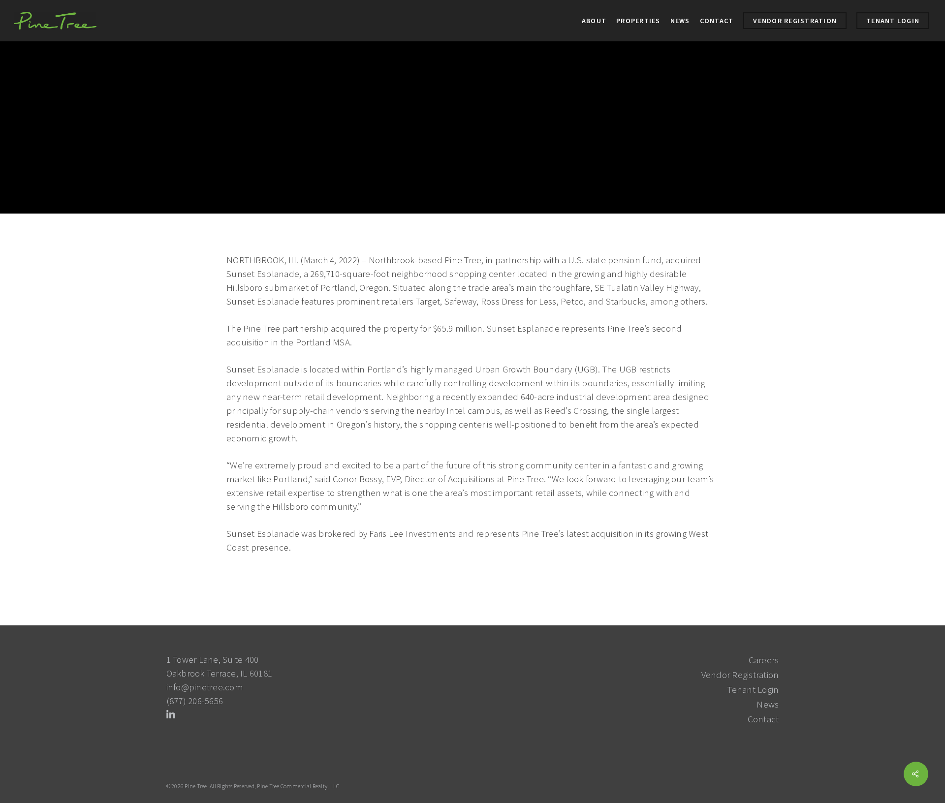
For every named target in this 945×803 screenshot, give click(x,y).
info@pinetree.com (204, 687)
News (289, 204)
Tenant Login (753, 689)
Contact (763, 719)
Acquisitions (252, 204)
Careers (764, 660)
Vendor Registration (740, 674)
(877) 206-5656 (194, 701)
